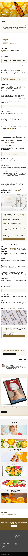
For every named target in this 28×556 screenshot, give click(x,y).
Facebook (16, 543)
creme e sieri (8, 70)
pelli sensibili (7, 286)
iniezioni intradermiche (15, 70)
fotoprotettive (14, 145)
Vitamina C (2, 514)
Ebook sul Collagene (4, 545)
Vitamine (20, 215)
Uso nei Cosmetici (5, 40)
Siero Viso (21, 214)
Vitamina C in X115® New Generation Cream (9, 43)
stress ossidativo (19, 88)
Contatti (16, 537)
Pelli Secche (8, 329)
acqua (11, 86)
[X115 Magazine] (2, 1)
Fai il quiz (14, 526)
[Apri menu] (26, 1)
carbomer (4, 175)
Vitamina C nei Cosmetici (9, 514)
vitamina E (14, 281)
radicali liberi (24, 87)
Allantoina (15, 330)
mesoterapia (22, 70)
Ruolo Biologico (5, 39)
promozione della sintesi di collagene (8, 142)
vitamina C (4, 50)
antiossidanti (16, 171)
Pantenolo (19, 330)
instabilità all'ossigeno (19, 160)
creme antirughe (9, 190)
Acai (9, 333)
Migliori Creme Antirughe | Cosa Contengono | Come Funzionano (13, 154)
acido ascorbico (9, 73)
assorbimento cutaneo (21, 228)
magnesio (21, 73)
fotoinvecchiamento (11, 128)
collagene (16, 96)
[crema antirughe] (14, 317)
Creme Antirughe (17, 535)
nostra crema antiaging (13, 248)
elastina (14, 101)
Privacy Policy (3, 546)
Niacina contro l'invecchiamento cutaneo (8, 341)
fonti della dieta (6, 61)
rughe (20, 119)
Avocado (6, 333)
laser (22, 137)
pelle (11, 51)
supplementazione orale (14, 65)
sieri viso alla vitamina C (17, 190)
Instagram (16, 544)
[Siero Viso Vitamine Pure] (14, 202)
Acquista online (17, 545)
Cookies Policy (3, 547)
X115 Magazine (3, 548)
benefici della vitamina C (11, 187)
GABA (16, 333)
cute (23, 307)
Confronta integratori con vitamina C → (9, 353)
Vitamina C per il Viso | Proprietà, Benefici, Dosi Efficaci (11, 79)
